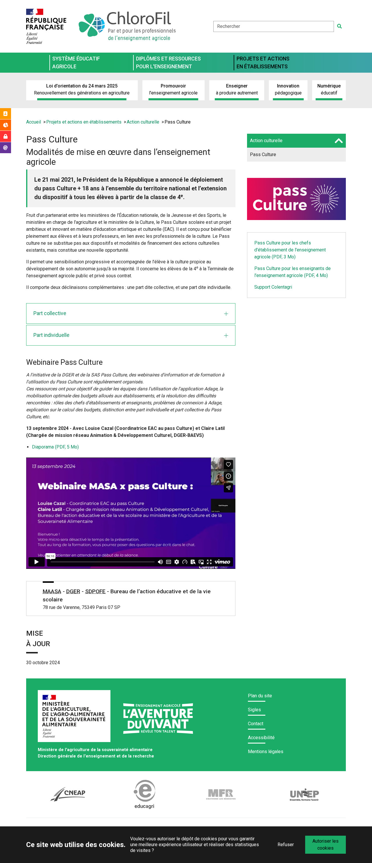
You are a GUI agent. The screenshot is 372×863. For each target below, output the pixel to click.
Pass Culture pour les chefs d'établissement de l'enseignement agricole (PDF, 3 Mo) (290, 250)
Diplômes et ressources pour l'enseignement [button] (168, 62)
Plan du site (260, 695)
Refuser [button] (286, 844)
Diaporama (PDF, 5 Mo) (55, 447)
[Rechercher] (339, 26)
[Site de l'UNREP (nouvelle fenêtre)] (304, 794)
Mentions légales (265, 751)
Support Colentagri (273, 287)
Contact (255, 723)
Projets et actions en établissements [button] (263, 62)
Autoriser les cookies (325, 844)
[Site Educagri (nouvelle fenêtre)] (145, 794)
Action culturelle (266, 140)
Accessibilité (261, 737)
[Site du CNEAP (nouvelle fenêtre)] (68, 794)
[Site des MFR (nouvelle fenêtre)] (221, 794)
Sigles (254, 709)
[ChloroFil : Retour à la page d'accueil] (127, 26)
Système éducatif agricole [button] (76, 62)
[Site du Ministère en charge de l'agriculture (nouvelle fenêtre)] (75, 718)
